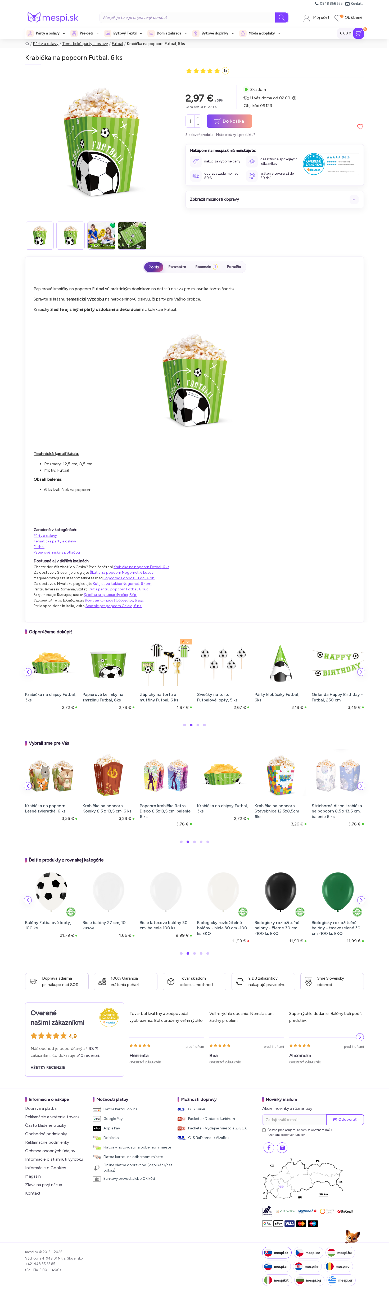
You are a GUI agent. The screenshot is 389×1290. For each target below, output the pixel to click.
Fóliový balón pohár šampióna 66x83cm (274, 925)
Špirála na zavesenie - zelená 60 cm (218, 697)
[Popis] (153, 267)
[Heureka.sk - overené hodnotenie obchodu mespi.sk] (331, 164)
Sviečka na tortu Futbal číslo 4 (220, 808)
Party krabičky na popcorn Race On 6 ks (280, 808)
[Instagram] (282, 1147)
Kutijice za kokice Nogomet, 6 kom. (122, 583)
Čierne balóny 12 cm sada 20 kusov (50, 925)
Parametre (177, 266)
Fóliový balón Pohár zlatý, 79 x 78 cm (337, 925)
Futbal (117, 43)
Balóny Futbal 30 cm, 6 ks (50, 694)
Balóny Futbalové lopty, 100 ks (106, 697)
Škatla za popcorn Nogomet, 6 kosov (121, 572)
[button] (28, 672)
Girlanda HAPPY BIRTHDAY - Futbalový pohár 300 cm (276, 700)
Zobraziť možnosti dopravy (214, 199)
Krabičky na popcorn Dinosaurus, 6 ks (103, 808)
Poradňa (234, 266)
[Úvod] (27, 44)
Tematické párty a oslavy (85, 43)
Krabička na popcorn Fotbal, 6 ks (141, 567)
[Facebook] (269, 1147)
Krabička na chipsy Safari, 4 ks (50, 808)
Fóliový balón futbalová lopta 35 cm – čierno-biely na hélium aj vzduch (222, 928)
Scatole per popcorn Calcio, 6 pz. (113, 606)
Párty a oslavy (45, 43)
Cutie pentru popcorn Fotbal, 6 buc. (118, 589)
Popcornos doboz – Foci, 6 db (129, 578)
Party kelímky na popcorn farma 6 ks (164, 808)
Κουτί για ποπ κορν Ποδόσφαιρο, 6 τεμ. (114, 600)
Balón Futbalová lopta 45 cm (164, 697)
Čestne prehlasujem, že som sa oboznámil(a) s (300, 1132)
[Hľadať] (281, 17)
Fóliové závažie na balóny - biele (164, 925)
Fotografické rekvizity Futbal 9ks (333, 697)
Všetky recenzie (48, 1067)
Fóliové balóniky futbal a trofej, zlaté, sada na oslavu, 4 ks (106, 928)
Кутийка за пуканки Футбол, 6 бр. (110, 595)
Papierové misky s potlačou (57, 552)
